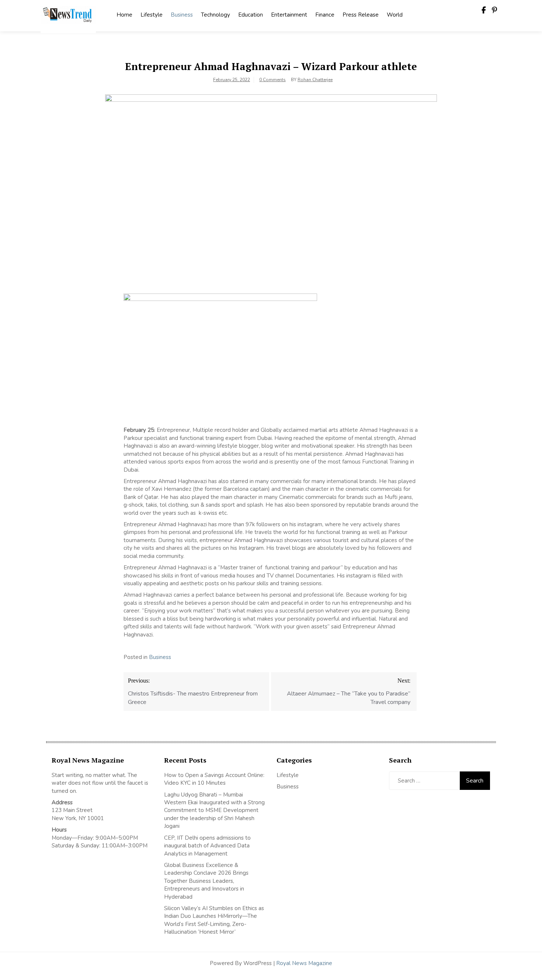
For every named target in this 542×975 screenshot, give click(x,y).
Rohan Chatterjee (315, 80)
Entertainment (289, 14)
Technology (215, 14)
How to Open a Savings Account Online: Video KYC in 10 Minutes (214, 779)
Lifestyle (151, 14)
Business (182, 14)
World (395, 14)
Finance (324, 14)
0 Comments (272, 80)
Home (124, 14)
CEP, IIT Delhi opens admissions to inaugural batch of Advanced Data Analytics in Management (207, 845)
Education (250, 14)
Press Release (361, 14)
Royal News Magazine (304, 963)
